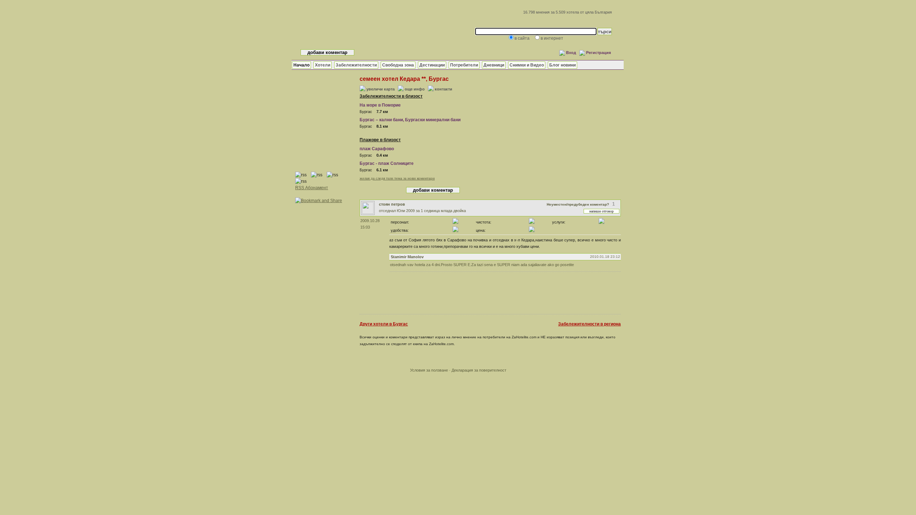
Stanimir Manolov (407, 257)
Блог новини (562, 65)
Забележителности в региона (589, 324)
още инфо (415, 89)
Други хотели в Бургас (384, 324)
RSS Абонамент (311, 187)
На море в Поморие (380, 105)
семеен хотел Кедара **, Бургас (404, 79)
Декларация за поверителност (479, 370)
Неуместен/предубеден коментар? (578, 204)
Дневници (493, 65)
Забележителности (356, 65)
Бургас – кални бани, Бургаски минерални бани (410, 119)
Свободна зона (398, 65)
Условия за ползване (429, 370)
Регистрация (598, 52)
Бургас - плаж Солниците (387, 163)
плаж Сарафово (377, 148)
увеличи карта (380, 89)
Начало (301, 65)
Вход (571, 52)
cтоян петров (392, 204)
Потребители (464, 65)
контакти (443, 89)
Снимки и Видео (527, 65)
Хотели (322, 65)
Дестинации (432, 65)
